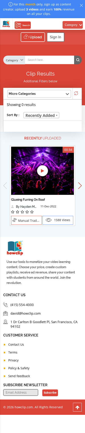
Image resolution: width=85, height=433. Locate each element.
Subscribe (50, 392)
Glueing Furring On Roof (28, 199)
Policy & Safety (18, 368)
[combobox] (41, 115)
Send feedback (19, 376)
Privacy (13, 360)
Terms (12, 352)
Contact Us (16, 344)
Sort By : (13, 115)
